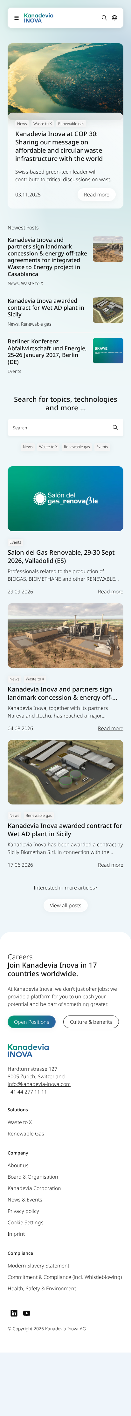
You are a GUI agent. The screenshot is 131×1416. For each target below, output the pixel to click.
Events (102, 446)
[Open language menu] (114, 18)
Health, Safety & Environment (42, 1288)
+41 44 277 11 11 (27, 1091)
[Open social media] (14, 1313)
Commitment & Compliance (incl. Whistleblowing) (65, 1277)
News (28, 446)
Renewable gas (77, 446)
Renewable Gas (26, 1133)
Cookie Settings (26, 1222)
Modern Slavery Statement (38, 1265)
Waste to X (48, 446)
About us (18, 1165)
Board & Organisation (33, 1177)
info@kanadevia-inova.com (39, 1084)
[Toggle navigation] (16, 18)
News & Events (25, 1199)
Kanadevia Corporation (34, 1188)
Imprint (16, 1234)
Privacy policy (23, 1211)
